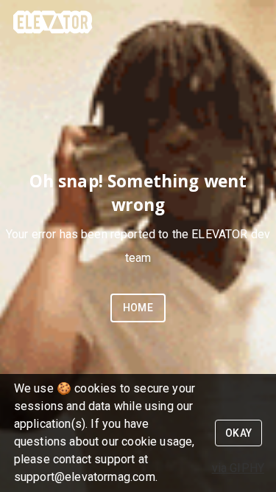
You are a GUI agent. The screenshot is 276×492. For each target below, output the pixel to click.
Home (138, 307)
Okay (238, 433)
